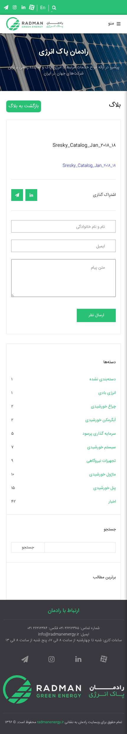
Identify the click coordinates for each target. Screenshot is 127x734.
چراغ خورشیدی (103, 406)
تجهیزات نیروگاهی (101, 461)
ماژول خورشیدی (102, 474)
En (42, 8)
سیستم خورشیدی (101, 447)
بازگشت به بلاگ (24, 106)
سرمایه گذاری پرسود (99, 434)
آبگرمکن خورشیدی (100, 420)
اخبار (112, 501)
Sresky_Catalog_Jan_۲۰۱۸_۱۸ (89, 166)
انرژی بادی (107, 393)
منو (114, 24)
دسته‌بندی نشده (102, 379)
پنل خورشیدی (104, 488)
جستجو (28, 548)
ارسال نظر (96, 315)
